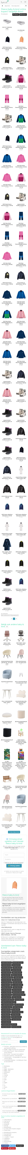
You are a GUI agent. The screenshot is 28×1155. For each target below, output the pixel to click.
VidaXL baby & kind (17, 967)
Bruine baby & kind (19, 999)
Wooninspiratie (7, 1141)
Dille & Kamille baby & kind (7, 999)
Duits (5, 1079)
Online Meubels (8, 1119)
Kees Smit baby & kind (6, 982)
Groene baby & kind (6, 979)
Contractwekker (8, 1057)
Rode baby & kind (5, 1014)
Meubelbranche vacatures (10, 1132)
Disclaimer (6, 1124)
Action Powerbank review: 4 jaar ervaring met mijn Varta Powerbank (13, 1111)
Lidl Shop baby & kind (6, 994)
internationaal (18, 1055)
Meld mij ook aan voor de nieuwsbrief (14, 862)
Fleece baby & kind (6, 1017)
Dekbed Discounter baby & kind (8, 1002)
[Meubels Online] (2, 6)
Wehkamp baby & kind (6, 987)
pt (4, 1081)
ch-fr (5, 1078)
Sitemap (6, 1125)
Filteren (16, 14)
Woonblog (6, 1122)
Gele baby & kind (5, 984)
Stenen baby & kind (17, 987)
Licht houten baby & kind (17, 1012)
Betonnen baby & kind (6, 1007)
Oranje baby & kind (6, 965)
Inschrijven (23, 1041)
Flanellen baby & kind (16, 1017)
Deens (5, 1087)
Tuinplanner (7, 1138)
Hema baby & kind (16, 965)
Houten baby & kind (6, 997)
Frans (5, 1067)
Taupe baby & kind (16, 1019)
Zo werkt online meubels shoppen (12, 1128)
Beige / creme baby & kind (16, 984)
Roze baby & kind (15, 1009)
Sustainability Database (9, 1060)
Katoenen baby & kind (6, 967)
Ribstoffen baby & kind (18, 962)
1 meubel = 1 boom (9, 1137)
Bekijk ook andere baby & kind (12, 625)
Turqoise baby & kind (15, 970)
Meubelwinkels (7, 1127)
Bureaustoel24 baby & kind (19, 994)
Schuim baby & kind (6, 1022)
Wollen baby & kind (17, 982)
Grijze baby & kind (6, 975)
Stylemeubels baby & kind (18, 992)
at (4, 1088)
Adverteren (6, 1140)
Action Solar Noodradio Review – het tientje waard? (13, 1106)
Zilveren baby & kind (6, 972)
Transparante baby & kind (7, 1004)
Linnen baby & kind (6, 1009)
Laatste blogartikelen (8, 1091)
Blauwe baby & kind (16, 1027)
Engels (5, 1082)
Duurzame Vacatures (9, 1055)
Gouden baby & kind (6, 989)
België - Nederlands (9, 1069)
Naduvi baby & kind (6, 1019)
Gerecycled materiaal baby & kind (9, 1024)
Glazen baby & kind (6, 1012)
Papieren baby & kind (6, 962)
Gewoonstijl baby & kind (7, 977)
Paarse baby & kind (15, 1014)
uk (4, 1085)
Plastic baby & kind (19, 1004)
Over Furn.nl (7, 1121)
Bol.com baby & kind (6, 992)
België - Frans (7, 1070)
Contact (6, 1143)
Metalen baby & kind (17, 1007)
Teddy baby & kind (18, 977)
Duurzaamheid (7, 1134)
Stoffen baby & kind (16, 997)
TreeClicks (6, 1046)
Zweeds (6, 1075)
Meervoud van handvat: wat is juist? (13, 1102)
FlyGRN (5, 1049)
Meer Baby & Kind (14, 832)
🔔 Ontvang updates (14, 865)
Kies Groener (7, 1054)
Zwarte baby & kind (17, 989)
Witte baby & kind (5, 970)
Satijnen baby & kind (17, 972)
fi (4, 1084)
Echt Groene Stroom (9, 1051)
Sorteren (23, 14)
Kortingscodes (7, 1135)
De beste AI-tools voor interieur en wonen (13, 1094)
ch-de (5, 1076)
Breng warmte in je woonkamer (13, 1098)
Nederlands (7, 1066)
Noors (5, 1073)
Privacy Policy (7, 1130)
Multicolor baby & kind (16, 975)
